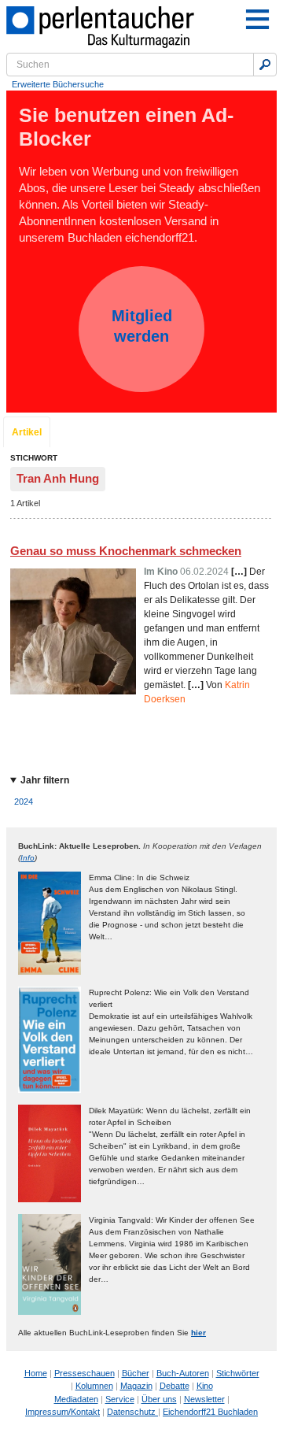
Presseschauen (84, 1373)
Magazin (136, 1385)
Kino (205, 1385)
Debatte (174, 1385)
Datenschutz (132, 1411)
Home (35, 1373)
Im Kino (161, 571)
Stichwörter (237, 1373)
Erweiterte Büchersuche (58, 84)
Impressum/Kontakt (62, 1411)
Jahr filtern (44, 780)
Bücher (135, 1373)
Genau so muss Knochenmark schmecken (125, 550)
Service (119, 1399)
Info (27, 857)
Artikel (27, 432)
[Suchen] (265, 64)
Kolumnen (94, 1385)
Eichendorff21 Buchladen (210, 1411)
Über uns (159, 1399)
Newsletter (204, 1399)
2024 (23, 801)
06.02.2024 (204, 571)
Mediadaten (76, 1399)
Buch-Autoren (182, 1373)
